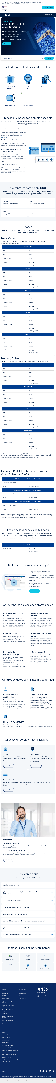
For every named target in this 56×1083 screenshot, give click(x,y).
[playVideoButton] (14, 582)
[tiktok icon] (53, 1071)
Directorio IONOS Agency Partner (8, 1006)
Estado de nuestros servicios (9, 1054)
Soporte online (5, 1035)
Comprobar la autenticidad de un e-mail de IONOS (10, 1051)
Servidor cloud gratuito (45, 968)
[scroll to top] (42, 58)
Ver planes (6, 44)
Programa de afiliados (7, 1009)
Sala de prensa (5, 998)
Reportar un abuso (6, 1057)
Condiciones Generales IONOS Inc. (8, 1012)
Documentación (23, 998)
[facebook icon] (43, 1071)
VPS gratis (28, 968)
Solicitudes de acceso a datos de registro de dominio (10, 1060)
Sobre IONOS (5, 993)
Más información (24, 1080)
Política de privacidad (7, 1020)
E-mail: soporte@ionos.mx (8, 1048)
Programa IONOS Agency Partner (8, 1001)
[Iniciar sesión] (53, 15)
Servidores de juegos (45, 959)
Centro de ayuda (6, 1037)
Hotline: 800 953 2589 (7, 1045)
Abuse (3, 1024)
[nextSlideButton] (53, 975)
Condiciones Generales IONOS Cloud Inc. (8, 1017)
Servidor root (11, 968)
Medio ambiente (44, 996)
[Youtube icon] (47, 1071)
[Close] (5, 10)
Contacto (4, 1032)
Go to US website (48, 7)
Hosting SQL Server (10, 959)
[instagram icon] (40, 1071)
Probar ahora (49, 58)
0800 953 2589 (48, 15)
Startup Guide (22, 993)
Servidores (28, 959)
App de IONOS (5, 1042)
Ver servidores (9, 766)
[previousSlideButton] (3, 975)
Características (7, 58)
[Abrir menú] (2, 14)
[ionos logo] (7, 15)
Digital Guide (22, 996)
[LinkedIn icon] (50, 1071)
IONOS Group (5, 996)
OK (52, 1080)
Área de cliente (5, 1040)
